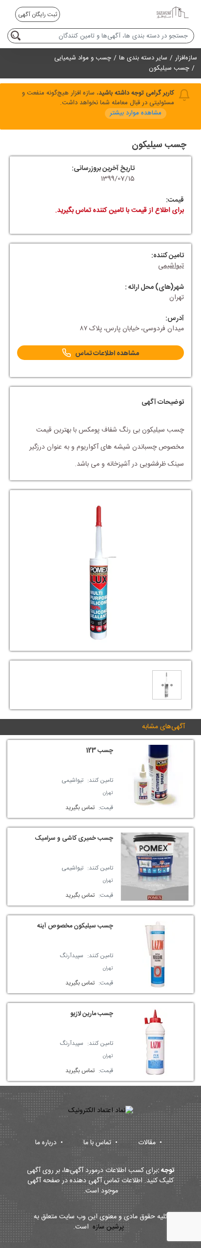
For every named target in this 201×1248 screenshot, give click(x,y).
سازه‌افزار (186, 58)
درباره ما (49, 1143)
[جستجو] (17, 35)
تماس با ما (100, 1143)
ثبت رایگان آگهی (37, 14)
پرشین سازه (108, 1227)
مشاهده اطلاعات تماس (107, 353)
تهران (107, 793)
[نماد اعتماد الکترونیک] (100, 1111)
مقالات (150, 1143)
